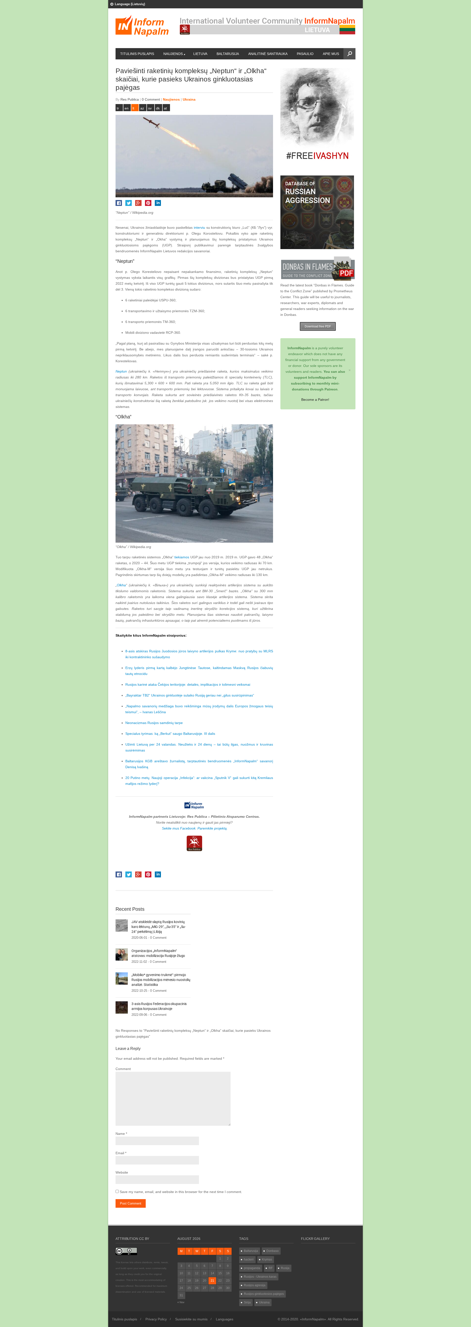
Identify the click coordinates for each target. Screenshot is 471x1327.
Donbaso (272, 1251)
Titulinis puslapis (137, 54)
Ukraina (189, 99)
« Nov (180, 1302)
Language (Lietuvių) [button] (130, 4)
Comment (123, 1069)
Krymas (267, 1259)
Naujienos (173, 54)
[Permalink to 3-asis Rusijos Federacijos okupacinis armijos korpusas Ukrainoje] (122, 1007)
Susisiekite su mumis (191, 1319)
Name (120, 1134)
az (142, 108)
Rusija (285, 1268)
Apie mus (331, 54)
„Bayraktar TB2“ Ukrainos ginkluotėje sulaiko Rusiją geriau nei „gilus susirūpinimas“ (189, 695)
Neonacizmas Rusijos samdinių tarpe (154, 723)
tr (118, 108)
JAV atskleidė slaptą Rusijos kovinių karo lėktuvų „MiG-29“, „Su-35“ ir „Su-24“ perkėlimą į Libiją (158, 927)
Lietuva (200, 54)
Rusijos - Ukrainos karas (260, 1276)
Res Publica (129, 99)
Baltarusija (228, 54)
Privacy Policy (156, 1319)
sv (150, 108)
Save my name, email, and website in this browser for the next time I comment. (181, 1192)
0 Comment (151, 99)
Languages (224, 1319)
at (165, 108)
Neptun (121, 371)
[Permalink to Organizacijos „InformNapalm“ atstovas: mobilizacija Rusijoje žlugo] (122, 954)
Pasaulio (305, 54)
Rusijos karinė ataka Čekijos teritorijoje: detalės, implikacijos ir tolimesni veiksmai (187, 684)
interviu (199, 227)
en (127, 108)
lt (133, 108)
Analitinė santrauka (268, 54)
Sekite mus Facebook (179, 828)
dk (158, 108)
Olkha (121, 585)
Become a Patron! (315, 400)
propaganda (252, 1268)
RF (271, 1268)
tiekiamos (181, 557)
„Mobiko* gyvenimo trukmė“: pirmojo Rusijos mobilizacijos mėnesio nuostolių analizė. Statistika (160, 980)
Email (120, 1153)
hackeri (249, 1259)
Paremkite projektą (212, 828)
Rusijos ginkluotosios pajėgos (264, 1294)
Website (122, 1172)
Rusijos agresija (254, 1285)
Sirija (247, 1302)
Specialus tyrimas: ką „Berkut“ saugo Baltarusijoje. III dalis (170, 734)
